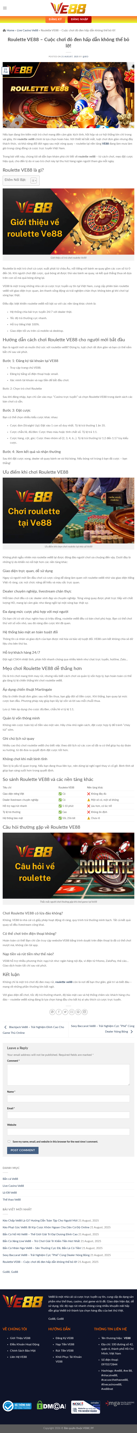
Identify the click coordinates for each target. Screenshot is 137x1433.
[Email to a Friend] (72, 1012)
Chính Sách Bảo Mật (23, 1350)
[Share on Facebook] (59, 1012)
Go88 (6, 1272)
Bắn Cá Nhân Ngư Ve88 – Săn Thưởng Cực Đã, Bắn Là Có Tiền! (42, 1248)
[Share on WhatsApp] (52, 1012)
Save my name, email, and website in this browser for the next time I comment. (55, 1141)
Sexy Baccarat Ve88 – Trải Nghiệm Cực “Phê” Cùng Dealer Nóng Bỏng (46, 1255)
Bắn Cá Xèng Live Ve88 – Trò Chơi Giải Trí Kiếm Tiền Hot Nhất (41, 1241)
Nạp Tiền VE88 (65, 1344)
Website (11, 1125)
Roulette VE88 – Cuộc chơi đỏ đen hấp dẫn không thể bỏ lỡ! (40, 1261)
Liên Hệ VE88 (18, 1357)
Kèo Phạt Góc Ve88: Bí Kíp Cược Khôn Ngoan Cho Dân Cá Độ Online (46, 1227)
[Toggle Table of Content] (32, 181)
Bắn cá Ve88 (10, 1178)
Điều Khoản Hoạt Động (24, 1344)
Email (11, 1108)
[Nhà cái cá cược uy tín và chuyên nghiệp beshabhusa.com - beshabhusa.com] (68, 8)
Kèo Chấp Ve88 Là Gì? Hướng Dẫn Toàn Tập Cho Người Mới (40, 1220)
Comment (13, 1061)
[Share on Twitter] (65, 1012)
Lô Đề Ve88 (10, 1192)
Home (10, 30)
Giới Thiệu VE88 (20, 1338)
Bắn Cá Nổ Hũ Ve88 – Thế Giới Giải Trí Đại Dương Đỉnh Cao (40, 1234)
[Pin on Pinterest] (78, 1012)
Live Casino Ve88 (27, 30)
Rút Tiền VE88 (64, 1350)
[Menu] (5, 8)
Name (11, 1091)
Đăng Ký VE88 (64, 1338)
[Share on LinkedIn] (85, 1012)
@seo (85, 57)
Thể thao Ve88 (12, 1199)
